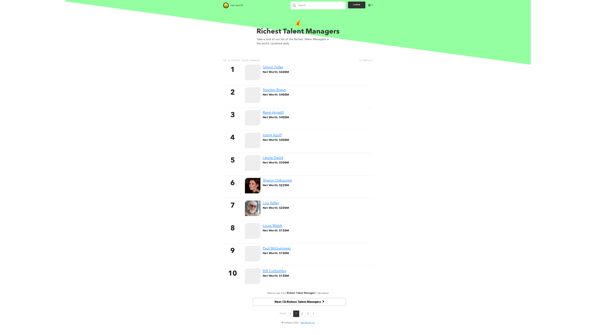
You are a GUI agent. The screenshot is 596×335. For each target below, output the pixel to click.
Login (356, 5)
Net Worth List (308, 323)
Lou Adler (271, 203)
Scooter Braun (274, 90)
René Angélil (273, 112)
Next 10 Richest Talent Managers (298, 301)
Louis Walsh (272, 226)
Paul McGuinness (277, 248)
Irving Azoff (272, 135)
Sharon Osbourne (277, 180)
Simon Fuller (273, 67)
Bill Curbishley (274, 271)
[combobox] (318, 5)
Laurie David (273, 158)
